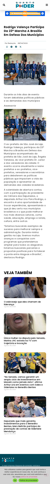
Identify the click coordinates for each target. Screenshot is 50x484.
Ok (15, 480)
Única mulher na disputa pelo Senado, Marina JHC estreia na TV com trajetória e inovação (24, 341)
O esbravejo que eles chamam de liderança (22, 303)
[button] (4, 5)
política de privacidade (29, 477)
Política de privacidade (28, 480)
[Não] (46, 475)
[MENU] (47, 5)
